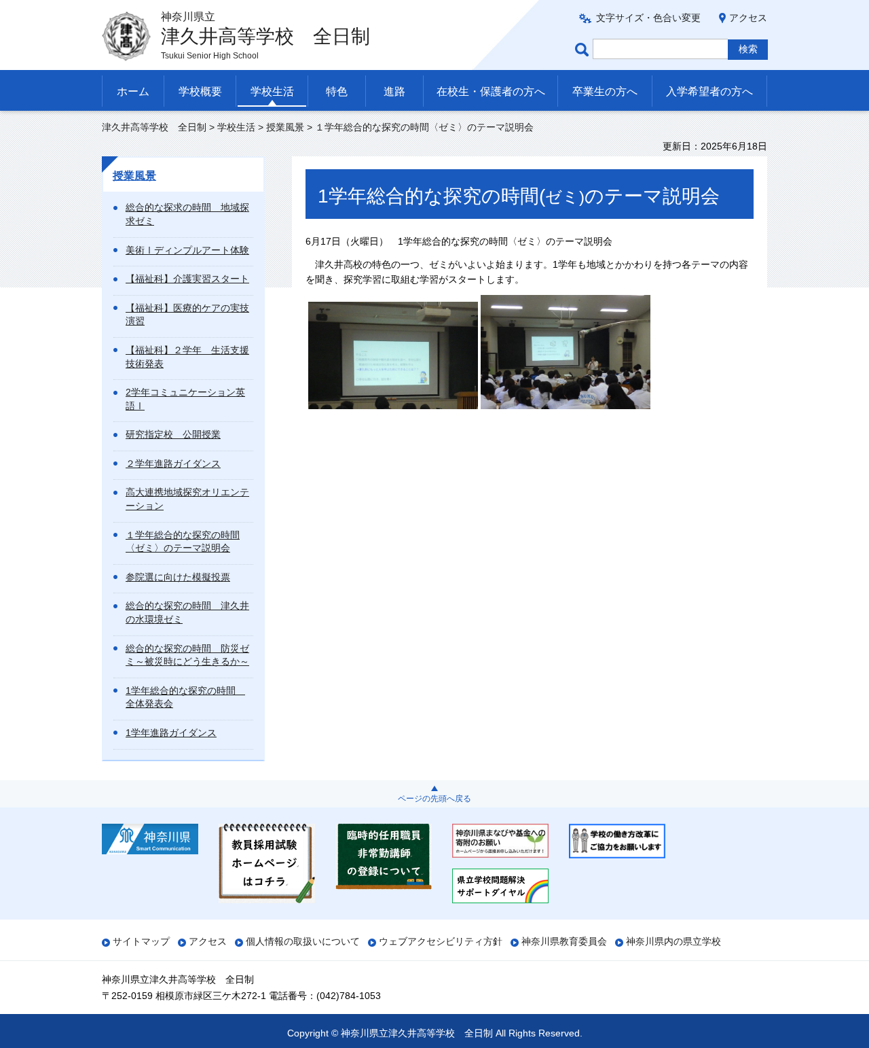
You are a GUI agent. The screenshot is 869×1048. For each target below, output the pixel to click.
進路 (394, 91)
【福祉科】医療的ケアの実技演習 (187, 314)
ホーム (133, 91)
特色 (337, 91)
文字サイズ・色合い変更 (648, 17)
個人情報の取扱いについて (303, 941)
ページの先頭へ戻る (434, 798)
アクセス (748, 17)
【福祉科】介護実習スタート (187, 278)
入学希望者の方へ (709, 91)
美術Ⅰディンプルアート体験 (187, 250)
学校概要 (200, 91)
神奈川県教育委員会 (564, 941)
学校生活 (272, 91)
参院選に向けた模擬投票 (178, 577)
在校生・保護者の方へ (491, 91)
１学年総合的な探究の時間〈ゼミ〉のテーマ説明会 (183, 541)
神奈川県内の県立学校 (673, 941)
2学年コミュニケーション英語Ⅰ (185, 399)
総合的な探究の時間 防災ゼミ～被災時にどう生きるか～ (187, 655)
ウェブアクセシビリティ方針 (440, 941)
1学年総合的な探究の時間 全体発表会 (185, 697)
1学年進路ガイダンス (171, 732)
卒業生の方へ (604, 91)
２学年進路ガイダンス (173, 463)
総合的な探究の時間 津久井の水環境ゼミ (187, 612)
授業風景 (285, 127)
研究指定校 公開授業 (173, 434)
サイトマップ (141, 941)
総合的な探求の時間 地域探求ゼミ (187, 214)
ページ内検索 (584, 49)
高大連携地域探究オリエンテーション (187, 499)
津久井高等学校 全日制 (154, 127)
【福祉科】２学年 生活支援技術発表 (187, 357)
